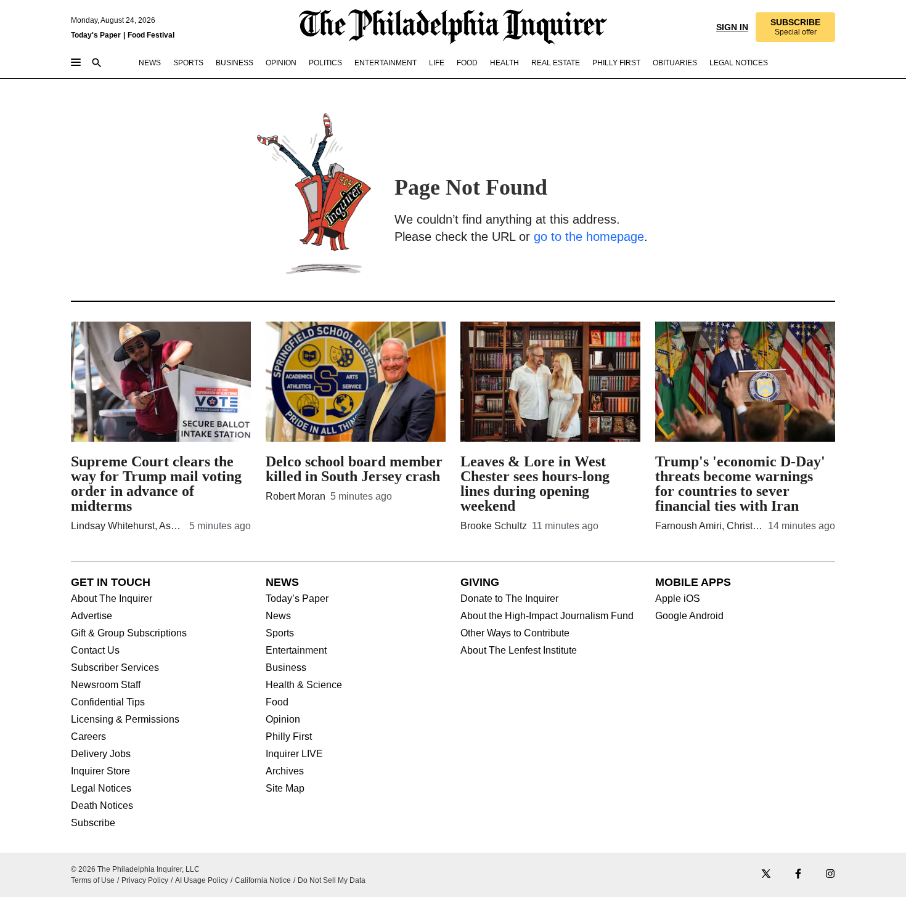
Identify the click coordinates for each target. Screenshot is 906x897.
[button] (794, 27)
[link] (794, 27)
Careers (88, 737)
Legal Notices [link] (738, 63)
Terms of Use (93, 880)
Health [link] (504, 63)
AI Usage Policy (201, 880)
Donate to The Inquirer (509, 599)
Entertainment (296, 651)
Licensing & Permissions (125, 719)
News (278, 616)
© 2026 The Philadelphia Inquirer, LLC (135, 869)
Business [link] (234, 63)
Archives (285, 771)
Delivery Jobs (101, 754)
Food (277, 702)
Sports (280, 633)
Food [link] (467, 63)
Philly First (289, 737)
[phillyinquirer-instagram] (830, 874)
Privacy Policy (144, 880)
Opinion (283, 719)
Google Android (689, 616)
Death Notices (102, 806)
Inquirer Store (100, 771)
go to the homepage (589, 236)
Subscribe (93, 823)
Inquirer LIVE (294, 754)
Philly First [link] (616, 63)
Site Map (285, 789)
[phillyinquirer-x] (766, 874)
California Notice (263, 880)
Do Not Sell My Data (331, 880)
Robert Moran (295, 496)
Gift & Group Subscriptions (129, 633)
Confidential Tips (108, 702)
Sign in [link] (731, 27)
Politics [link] (325, 63)
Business (286, 668)
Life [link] (436, 63)
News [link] (150, 63)
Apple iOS (677, 599)
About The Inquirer (111, 599)
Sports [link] (188, 63)
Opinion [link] (281, 63)
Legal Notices (101, 789)
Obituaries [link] (675, 63)
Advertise (91, 616)
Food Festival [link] (151, 35)
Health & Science (304, 685)
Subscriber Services (115, 668)
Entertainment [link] (385, 63)
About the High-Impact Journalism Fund (547, 616)
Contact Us (95, 651)
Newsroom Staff (106, 685)
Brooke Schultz (493, 526)
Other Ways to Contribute (514, 633)
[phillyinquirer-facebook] (798, 874)
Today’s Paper (297, 599)
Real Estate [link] (555, 63)
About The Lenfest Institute (518, 651)
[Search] (97, 64)
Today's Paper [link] (96, 35)
